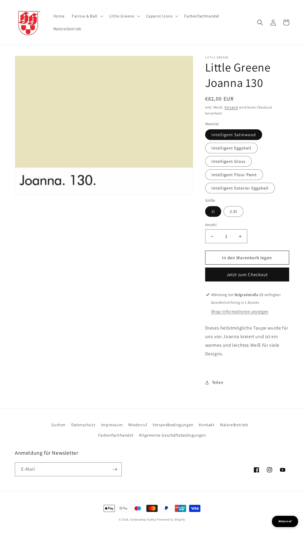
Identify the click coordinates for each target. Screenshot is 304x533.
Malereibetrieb (234, 424)
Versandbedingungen (173, 424)
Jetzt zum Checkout (247, 274)
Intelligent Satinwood (233, 134)
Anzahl (210, 224)
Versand (231, 107)
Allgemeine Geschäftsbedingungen (172, 435)
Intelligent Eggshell (231, 148)
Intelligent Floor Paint (234, 174)
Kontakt (206, 424)
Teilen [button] (218, 382)
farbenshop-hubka (143, 519)
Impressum (112, 424)
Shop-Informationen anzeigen (240, 311)
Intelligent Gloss (228, 161)
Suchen (58, 424)
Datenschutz (83, 424)
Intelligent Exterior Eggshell (240, 188)
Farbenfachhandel (116, 435)
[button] (87, 16)
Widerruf (285, 521)
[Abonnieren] (114, 469)
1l (213, 211)
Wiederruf (137, 424)
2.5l (233, 211)
